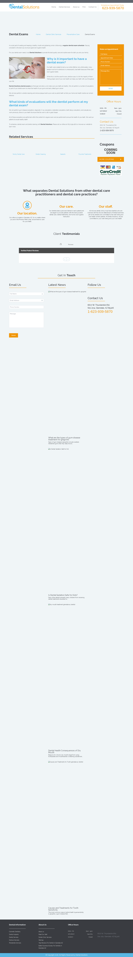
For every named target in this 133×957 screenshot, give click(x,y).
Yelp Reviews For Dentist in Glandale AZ (51, 943)
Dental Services (64, 7)
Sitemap (41, 940)
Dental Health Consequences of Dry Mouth (64, 751)
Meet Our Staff (43, 934)
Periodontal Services (15, 943)
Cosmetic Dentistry (14, 931)
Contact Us (93, 7)
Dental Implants (14, 934)
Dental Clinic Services (53, 34)
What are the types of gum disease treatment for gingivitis (64, 438)
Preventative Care (73, 34)
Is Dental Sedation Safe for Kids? (63, 595)
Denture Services (14, 940)
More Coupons (106, 159)
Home (53, 7)
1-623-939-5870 (107, 130)
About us (76, 7)
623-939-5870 (113, 8)
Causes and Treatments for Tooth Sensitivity (63, 909)
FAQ (84, 7)
